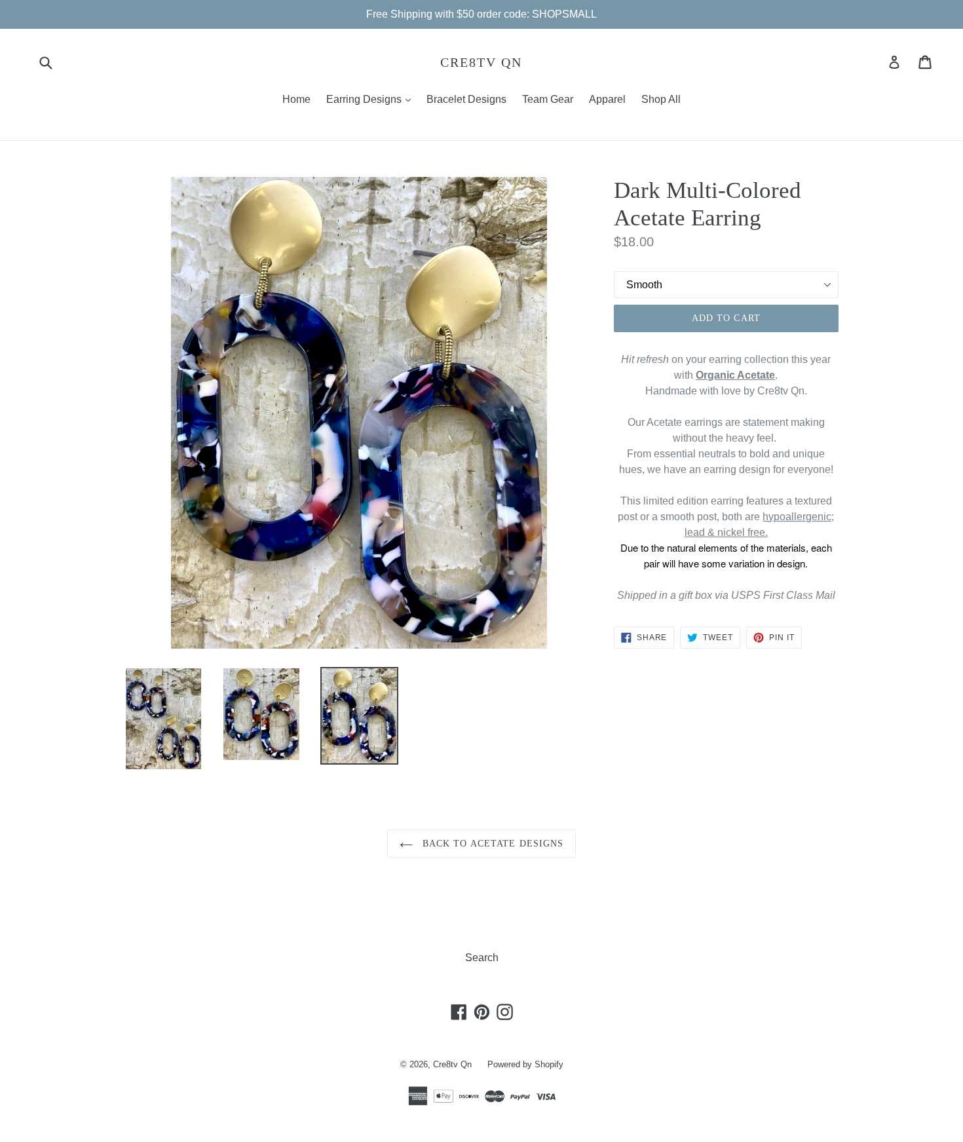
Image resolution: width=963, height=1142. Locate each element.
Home (296, 99)
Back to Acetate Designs (491, 843)
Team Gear (547, 99)
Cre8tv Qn (481, 62)
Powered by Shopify (525, 1064)
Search (482, 957)
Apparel (607, 99)
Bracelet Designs (466, 99)
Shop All (661, 99)
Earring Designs (371, 99)
